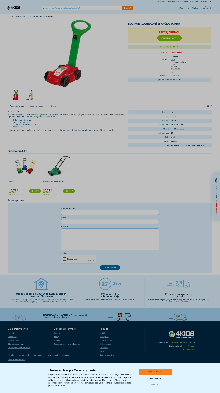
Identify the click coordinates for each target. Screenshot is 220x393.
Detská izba (104, 348)
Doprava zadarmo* (57, 314)
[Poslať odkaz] (211, 106)
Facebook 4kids (189, 349)
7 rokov (173, 64)
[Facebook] (208, 106)
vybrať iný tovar (168, 38)
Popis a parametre (17, 106)
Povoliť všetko (155, 372)
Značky (56, 337)
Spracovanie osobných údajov (19, 348)
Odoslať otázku (110, 267)
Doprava (57, 333)
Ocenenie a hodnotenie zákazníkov (67, 344)
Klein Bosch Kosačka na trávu (54, 181)
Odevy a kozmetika (107, 355)
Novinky (57, 340)
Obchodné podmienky (16, 344)
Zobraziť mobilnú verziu (16, 360)
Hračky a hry (104, 337)
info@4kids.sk (190, 346)
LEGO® (102, 333)
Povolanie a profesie (178, 62)
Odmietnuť (155, 384)
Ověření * (65, 253)
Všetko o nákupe (201, 1)
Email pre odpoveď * (69, 208)
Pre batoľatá (175, 69)
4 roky (173, 60)
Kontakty (11, 333)
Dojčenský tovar (106, 340)
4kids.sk (11, 16)
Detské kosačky (21, 16)
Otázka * (64, 227)
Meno (63, 217)
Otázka (53, 106)
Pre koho (174, 66)
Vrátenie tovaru (13, 340)
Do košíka (35, 191)
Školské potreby (105, 344)
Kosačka (12, 181)
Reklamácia (12, 337)
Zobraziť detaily (155, 378)
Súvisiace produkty (37, 106)
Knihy (102, 351)
